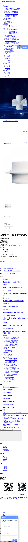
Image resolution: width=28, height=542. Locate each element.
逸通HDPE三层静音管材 (8, 401)
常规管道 (5, 467)
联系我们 (5, 76)
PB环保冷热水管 (9, 46)
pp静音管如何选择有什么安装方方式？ (12, 421)
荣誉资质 (7, 65)
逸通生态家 (5, 24)
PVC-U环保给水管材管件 (11, 32)
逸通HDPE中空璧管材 (8, 389)
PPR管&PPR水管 (9, 25)
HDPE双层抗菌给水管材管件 (12, 39)
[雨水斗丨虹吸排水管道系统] (6, 303)
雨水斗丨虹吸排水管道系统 (10, 306)
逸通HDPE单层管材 (7, 395)
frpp (1, 268)
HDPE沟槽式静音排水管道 (11, 14)
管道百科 (7, 73)
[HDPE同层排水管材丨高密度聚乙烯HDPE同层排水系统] (8, 328)
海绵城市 (5, 19)
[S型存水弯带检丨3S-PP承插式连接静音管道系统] (7, 290)
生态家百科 (5, 449)
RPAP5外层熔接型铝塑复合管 (12, 45)
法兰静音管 (9, 268)
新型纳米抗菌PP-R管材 (10, 41)
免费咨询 (2, 247)
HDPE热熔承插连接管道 (11, 341)
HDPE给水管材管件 (10, 36)
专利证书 (7, 69)
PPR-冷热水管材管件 (10, 362)
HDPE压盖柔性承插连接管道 (12, 9)
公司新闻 (7, 75)
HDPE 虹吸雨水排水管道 (11, 344)
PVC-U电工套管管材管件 (11, 31)
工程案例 (5, 53)
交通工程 (7, 55)
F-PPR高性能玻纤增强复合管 (12, 42)
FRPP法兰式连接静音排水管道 (12, 8)
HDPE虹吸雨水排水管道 (11, 15)
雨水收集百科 (8, 22)
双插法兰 (4, 268)
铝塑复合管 (8, 52)
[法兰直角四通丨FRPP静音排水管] (5, 279)
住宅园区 (7, 56)
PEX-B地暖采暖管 (9, 51)
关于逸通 (5, 63)
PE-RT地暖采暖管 (9, 48)
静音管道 (5, 466)
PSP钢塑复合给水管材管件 (11, 43)
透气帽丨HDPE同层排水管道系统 (12, 325)
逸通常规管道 (6, 28)
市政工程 (7, 61)
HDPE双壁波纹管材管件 (11, 365)
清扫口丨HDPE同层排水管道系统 (12, 287)
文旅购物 (7, 62)
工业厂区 (7, 59)
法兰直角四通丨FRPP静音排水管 (12, 282)
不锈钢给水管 (8, 35)
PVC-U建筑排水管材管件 (11, 29)
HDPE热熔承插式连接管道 (11, 12)
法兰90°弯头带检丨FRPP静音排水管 (12, 271)
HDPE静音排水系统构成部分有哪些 (11, 427)
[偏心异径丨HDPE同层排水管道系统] (5, 309)
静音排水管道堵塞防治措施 (9, 423)
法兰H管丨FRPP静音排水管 (11, 273)
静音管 (14, 268)
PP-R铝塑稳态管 (9, 49)
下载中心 (7, 68)
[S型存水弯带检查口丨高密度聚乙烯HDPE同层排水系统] (9, 315)
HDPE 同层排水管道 (10, 345)
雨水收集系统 (8, 21)
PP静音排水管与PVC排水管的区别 (11, 420)
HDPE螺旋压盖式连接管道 (11, 11)
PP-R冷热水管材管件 (10, 34)
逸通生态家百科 (9, 26)
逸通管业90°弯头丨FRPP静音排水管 (13, 301)
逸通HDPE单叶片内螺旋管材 (10, 407)
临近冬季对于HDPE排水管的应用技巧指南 (13, 418)
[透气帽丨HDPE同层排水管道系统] (5, 322)
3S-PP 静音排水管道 (10, 347)
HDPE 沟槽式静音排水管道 (11, 343)
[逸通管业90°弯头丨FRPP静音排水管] (6, 298)
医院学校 (7, 58)
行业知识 (7, 72)
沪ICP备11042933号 (18, 499)
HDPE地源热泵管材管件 (11, 38)
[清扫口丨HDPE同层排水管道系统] (5, 284)
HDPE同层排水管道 (10, 16)
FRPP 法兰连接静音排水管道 (12, 337)
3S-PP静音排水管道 (10, 18)
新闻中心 (5, 70)
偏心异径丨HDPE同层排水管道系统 (13, 312)
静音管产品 (5, 7)
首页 (4, 5)
